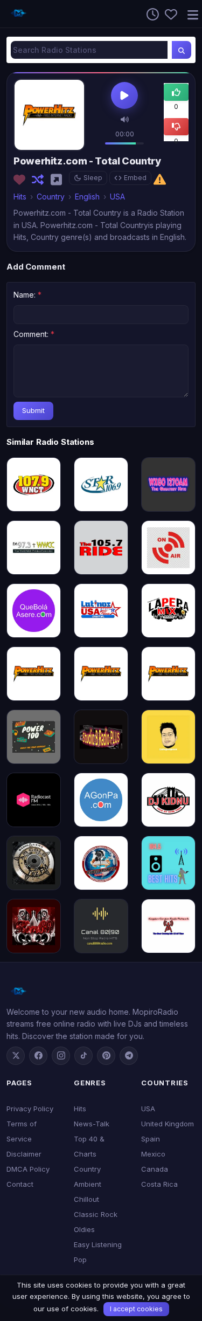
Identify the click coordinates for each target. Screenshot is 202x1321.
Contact (19, 1184)
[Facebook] (38, 1056)
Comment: (33, 334)
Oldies (84, 1229)
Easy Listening (98, 1244)
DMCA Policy (28, 1169)
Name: (27, 294)
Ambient (87, 1184)
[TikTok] (83, 1056)
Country (51, 196)
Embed (135, 178)
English (87, 196)
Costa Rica (159, 1184)
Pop (80, 1259)
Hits (19, 196)
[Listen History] (150, 13)
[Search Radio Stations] (181, 50)
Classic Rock (95, 1214)
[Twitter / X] (15, 1056)
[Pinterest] (106, 1056)
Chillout (86, 1199)
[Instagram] (61, 1056)
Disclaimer (23, 1154)
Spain (150, 1138)
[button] (125, 119)
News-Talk (91, 1123)
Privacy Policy (29, 1108)
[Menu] (189, 14)
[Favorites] (168, 13)
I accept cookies (136, 1309)
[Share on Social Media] (58, 180)
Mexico (153, 1154)
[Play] (124, 96)
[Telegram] (129, 1056)
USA (117, 196)
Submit (33, 410)
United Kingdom (167, 1123)
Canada (154, 1169)
